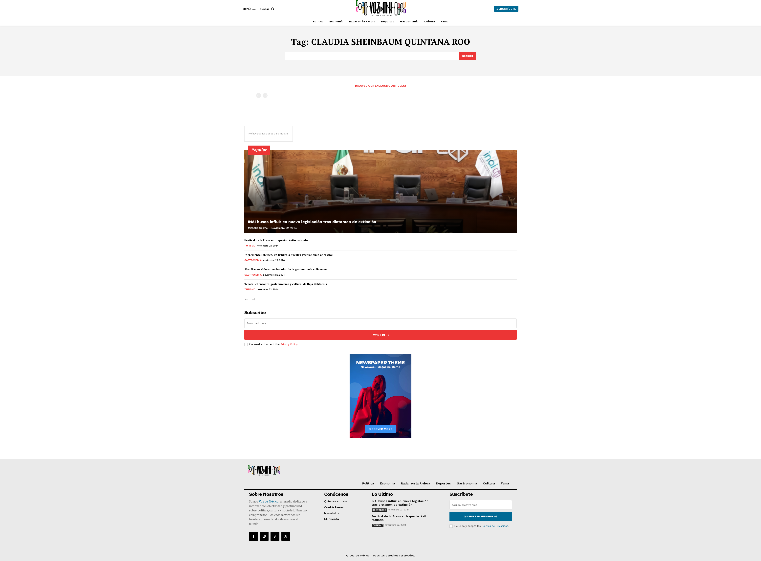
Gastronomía (253, 260)
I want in (378, 334)
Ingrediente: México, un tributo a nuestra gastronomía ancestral (288, 255)
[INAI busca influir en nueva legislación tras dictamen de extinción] (380, 191)
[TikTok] (275, 536)
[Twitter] (285, 536)
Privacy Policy (288, 344)
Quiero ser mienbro (478, 516)
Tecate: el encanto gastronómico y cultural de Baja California (285, 284)
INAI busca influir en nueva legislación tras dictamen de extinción (312, 221)
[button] (268, 9)
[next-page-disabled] (265, 95)
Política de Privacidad (495, 526)
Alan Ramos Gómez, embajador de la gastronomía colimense (285, 269)
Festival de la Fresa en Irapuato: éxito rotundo (276, 240)
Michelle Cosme (258, 227)
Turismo (249, 245)
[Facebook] (253, 536)
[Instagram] (264, 536)
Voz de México (268, 501)
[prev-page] (258, 95)
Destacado (379, 510)
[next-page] (253, 299)
